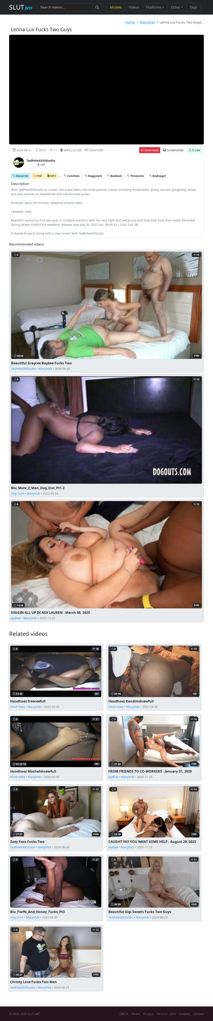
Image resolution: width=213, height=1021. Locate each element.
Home (130, 22)
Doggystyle (94, 175)
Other (175, 7)
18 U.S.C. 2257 (166, 1014)
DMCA (124, 1014)
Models (116, 7)
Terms (135, 1014)
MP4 (53, 175)
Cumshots (72, 175)
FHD (39, 175)
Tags (193, 7)
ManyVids (147, 22)
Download (151, 150)
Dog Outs (17, 493)
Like (196, 150)
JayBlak (16, 618)
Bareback (116, 175)
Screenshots (175, 150)
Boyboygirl (159, 175)
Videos (134, 7)
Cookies (184, 1014)
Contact (198, 1014)
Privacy (148, 1014)
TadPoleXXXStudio (23, 369)
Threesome (137, 175)
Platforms (154, 7)
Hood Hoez (17, 707)
